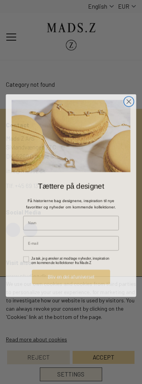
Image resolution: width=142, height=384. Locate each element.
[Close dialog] (129, 98)
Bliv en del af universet (71, 273)
